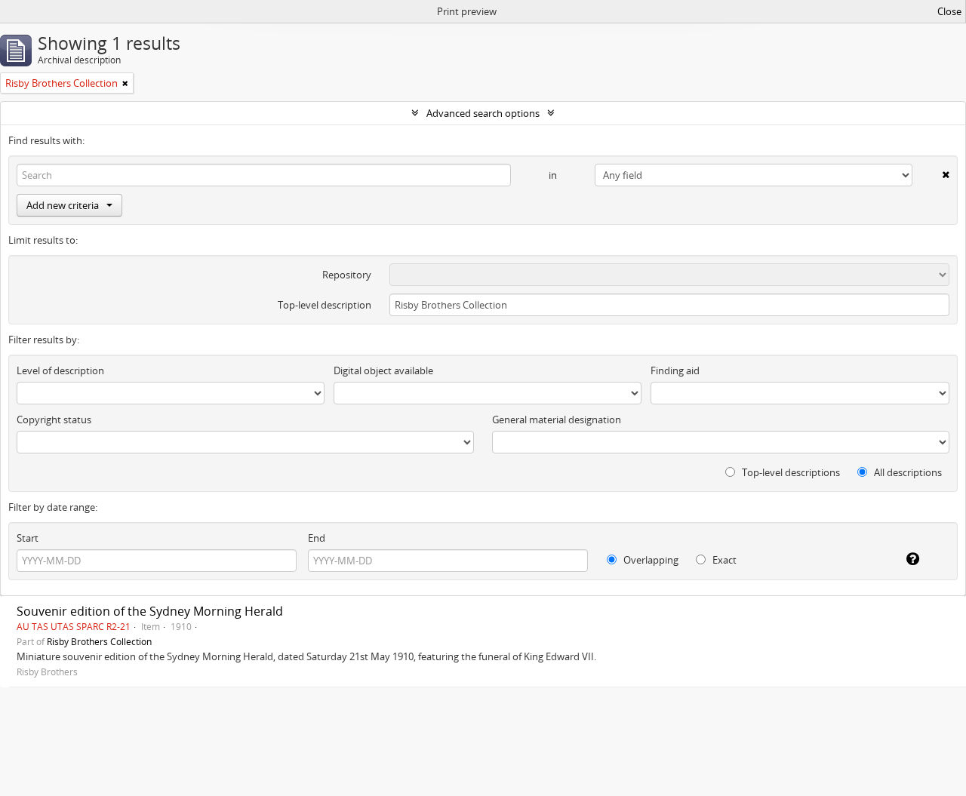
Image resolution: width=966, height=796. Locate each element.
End (316, 538)
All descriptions (907, 472)
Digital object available (383, 370)
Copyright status (54, 419)
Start (27, 538)
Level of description (60, 370)
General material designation (556, 419)
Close (949, 11)
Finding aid (675, 370)
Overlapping (649, 560)
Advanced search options (483, 113)
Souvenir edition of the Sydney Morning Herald (150, 611)
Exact (723, 560)
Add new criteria (62, 205)
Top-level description (324, 305)
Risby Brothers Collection (99, 641)
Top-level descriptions (790, 472)
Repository (346, 274)
